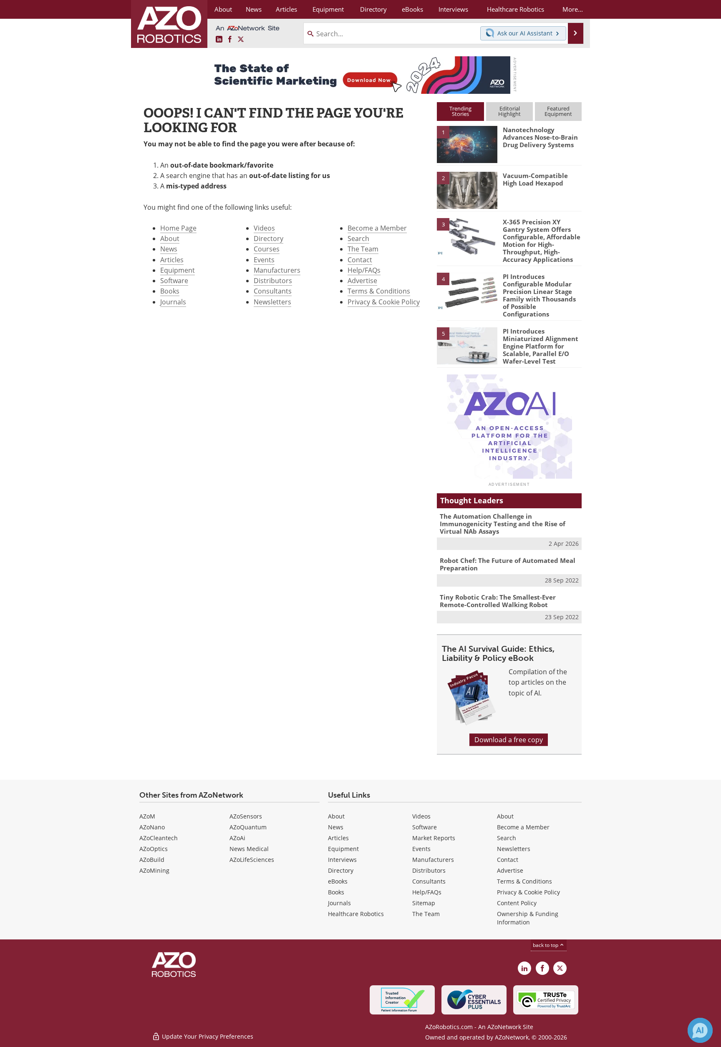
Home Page (178, 228)
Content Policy (517, 903)
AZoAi (237, 838)
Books (169, 291)
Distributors (273, 280)
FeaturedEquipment (558, 111)
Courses (267, 249)
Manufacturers (277, 270)
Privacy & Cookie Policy (384, 301)
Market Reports (433, 838)
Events (264, 259)
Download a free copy (508, 739)
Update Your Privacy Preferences (206, 1036)
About (169, 238)
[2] (467, 189)
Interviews (342, 860)
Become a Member (377, 228)
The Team (363, 249)
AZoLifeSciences (251, 860)
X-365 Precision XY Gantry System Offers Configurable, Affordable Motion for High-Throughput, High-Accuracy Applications (541, 241)
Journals (173, 301)
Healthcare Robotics (356, 914)
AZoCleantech (158, 838)
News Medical (249, 849)
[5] (467, 345)
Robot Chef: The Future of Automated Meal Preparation (507, 564)
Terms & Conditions (379, 291)
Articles (172, 259)
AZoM (147, 816)
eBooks (338, 881)
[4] (467, 290)
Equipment (177, 270)
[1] (467, 144)
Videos (264, 228)
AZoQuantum (248, 827)
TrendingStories (460, 111)
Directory (268, 238)
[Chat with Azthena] (700, 1030)
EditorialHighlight (509, 111)
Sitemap (423, 903)
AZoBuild (151, 860)
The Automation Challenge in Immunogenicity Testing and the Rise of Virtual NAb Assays (502, 523)
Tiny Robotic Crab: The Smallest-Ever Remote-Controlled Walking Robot (498, 601)
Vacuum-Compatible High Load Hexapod (535, 179)
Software (174, 280)
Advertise (362, 280)
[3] (467, 235)
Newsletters (272, 301)
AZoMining (154, 870)
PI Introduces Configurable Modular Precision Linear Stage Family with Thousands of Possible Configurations (539, 295)
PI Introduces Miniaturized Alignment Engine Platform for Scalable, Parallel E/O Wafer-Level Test (540, 346)
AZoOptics (153, 849)
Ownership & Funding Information (527, 918)
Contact (360, 259)
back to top (546, 945)
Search (358, 238)
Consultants (273, 291)
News (168, 249)
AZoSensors (245, 816)
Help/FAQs (364, 270)
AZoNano (152, 827)
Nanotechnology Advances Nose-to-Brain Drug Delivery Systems (540, 137)
